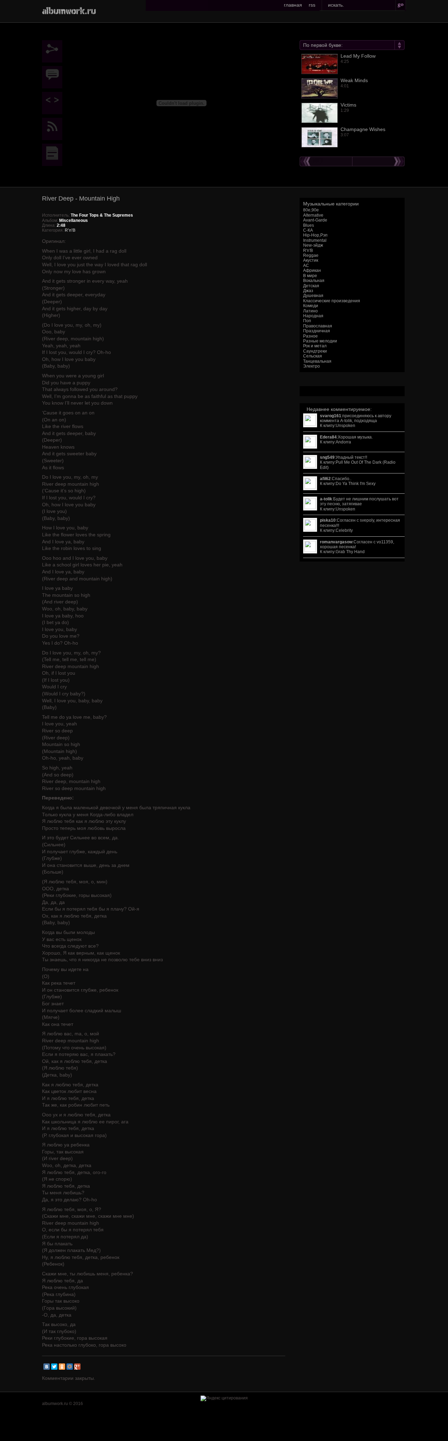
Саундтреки (315, 351)
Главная (293, 5)
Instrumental (315, 240)
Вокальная (313, 280)
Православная (317, 326)
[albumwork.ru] (69, 10)
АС (306, 265)
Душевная (313, 295)
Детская (311, 285)
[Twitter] (54, 1366)
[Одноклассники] (62, 1366)
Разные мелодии (320, 341)
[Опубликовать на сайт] (54, 103)
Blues (308, 225)
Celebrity (344, 530)
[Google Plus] (77, 1366)
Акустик (310, 260)
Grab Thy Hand (350, 551)
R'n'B (308, 250)
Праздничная (316, 330)
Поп (307, 320)
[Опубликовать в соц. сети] (54, 51)
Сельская (312, 356)
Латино (310, 311)
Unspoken (345, 425)
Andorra (343, 442)
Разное (310, 336)
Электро (311, 366)
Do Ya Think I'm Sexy (356, 483)
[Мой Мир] (69, 1366)
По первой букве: (323, 45)
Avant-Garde (315, 220)
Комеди (310, 305)
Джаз (308, 290)
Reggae (310, 255)
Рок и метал (315, 345)
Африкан (312, 270)
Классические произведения (331, 300)
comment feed (54, 129)
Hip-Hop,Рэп (315, 235)
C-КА (308, 230)
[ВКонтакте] (46, 1366)
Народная (313, 315)
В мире (310, 275)
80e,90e (311, 210)
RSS (312, 5)
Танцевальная (317, 361)
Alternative (313, 215)
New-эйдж (313, 245)
